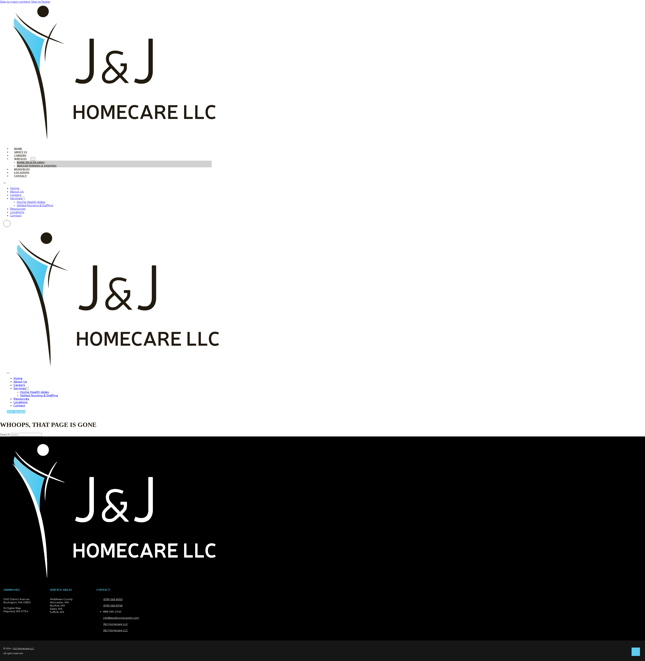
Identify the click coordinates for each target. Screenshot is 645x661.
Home (14, 188)
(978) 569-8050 (16, 411)
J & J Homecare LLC (23, 648)
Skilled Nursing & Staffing (37, 165)
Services (20, 158)
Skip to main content (15, 1)
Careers (15, 195)
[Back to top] (636, 652)
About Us (17, 191)
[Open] (8, 373)
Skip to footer (40, 1)
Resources (18, 208)
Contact (20, 176)
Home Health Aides (31, 202)
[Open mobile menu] (4, 182)
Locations (17, 212)
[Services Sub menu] (33, 159)
